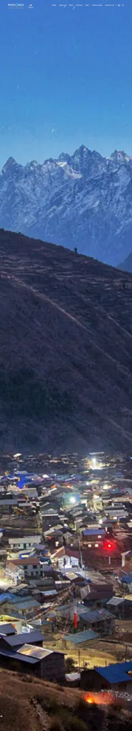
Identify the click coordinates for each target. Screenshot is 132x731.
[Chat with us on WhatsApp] (119, 5)
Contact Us (109, 5)
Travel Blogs (97, 5)
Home (54, 5)
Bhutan (79, 5)
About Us (62, 5)
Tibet (87, 5)
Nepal (71, 5)
